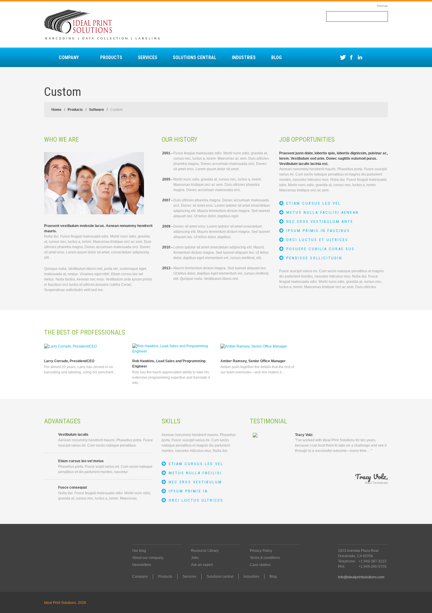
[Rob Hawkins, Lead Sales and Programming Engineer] (172, 348)
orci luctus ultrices (196, 500)
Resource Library (205, 551)
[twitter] (342, 57)
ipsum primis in (188, 491)
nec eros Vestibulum (195, 482)
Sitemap (382, 5)
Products (111, 57)
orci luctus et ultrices (317, 240)
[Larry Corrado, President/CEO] (70, 346)
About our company (147, 558)
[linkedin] (360, 57)
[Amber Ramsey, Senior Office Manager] (253, 346)
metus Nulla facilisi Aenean (322, 212)
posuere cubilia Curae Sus (320, 249)
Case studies (260, 565)
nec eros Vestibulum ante (319, 221)
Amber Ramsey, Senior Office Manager (253, 361)
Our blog (139, 551)
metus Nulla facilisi (195, 473)
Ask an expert (202, 565)
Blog (276, 57)
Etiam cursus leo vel (313, 203)
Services (147, 57)
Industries (244, 57)
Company (69, 57)
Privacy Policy (261, 551)
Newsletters (141, 565)
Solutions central (194, 57)
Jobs (195, 558)
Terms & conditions (265, 558)
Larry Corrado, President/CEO (69, 361)
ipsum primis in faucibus (318, 230)
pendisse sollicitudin (314, 258)
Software (96, 110)
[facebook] (351, 57)
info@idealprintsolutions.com (361, 577)
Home (56, 110)
